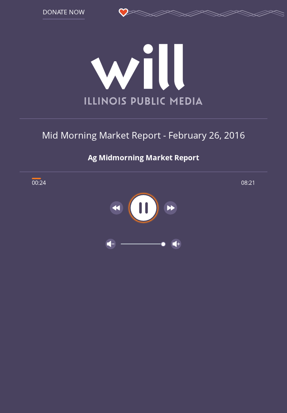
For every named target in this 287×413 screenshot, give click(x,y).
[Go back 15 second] (116, 207)
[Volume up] (176, 244)
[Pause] (143, 207)
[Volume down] (110, 244)
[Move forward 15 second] (170, 207)
